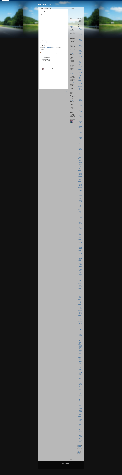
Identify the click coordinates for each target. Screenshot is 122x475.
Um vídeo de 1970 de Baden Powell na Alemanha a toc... (80, 431)
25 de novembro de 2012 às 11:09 (58, 68)
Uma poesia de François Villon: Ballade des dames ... (80, 167)
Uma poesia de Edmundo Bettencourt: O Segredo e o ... (80, 323)
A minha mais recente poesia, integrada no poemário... (80, 407)
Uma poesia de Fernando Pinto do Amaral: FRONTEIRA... (80, 425)
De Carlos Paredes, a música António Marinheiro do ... (80, 50)
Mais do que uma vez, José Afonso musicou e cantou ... (80, 144)
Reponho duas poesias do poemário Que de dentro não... (80, 419)
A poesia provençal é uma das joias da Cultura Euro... (80, 77)
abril (79, 453)
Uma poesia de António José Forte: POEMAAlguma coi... (80, 268)
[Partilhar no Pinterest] (60, 47)
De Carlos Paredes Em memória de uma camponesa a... (80, 111)
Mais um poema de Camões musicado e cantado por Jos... (80, 127)
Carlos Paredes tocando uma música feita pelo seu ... (80, 94)
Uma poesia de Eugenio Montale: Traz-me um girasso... (80, 155)
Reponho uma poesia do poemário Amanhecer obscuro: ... (80, 55)
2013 (78, 21)
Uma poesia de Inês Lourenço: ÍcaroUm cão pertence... (80, 106)
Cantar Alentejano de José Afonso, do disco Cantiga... (80, 195)
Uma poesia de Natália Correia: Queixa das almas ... (80, 442)
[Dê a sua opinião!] (57, 47)
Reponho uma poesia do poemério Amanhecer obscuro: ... (80, 161)
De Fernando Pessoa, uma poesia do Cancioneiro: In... (80, 382)
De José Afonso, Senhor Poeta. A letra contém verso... (79, 329)
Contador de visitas (64, 465)
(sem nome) (72, 26)
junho (79, 451)
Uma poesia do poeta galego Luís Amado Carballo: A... (80, 413)
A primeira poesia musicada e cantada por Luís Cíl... (80, 66)
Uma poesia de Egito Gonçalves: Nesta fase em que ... (80, 61)
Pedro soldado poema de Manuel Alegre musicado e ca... (80, 388)
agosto (79, 448)
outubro (79, 445)
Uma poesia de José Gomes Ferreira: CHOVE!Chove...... (80, 312)
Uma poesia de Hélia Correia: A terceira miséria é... (80, 354)
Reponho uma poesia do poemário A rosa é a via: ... (80, 40)
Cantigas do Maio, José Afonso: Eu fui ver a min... (80, 285)
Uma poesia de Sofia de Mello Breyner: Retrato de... (80, 296)
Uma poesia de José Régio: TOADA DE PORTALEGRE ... (80, 341)
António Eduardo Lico (48, 68)
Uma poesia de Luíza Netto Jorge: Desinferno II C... (80, 280)
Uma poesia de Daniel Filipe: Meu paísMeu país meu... (80, 189)
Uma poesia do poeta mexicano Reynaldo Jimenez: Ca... (80, 138)
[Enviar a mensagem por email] (56, 47)
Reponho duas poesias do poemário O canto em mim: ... (80, 395)
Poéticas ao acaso (45, 4)
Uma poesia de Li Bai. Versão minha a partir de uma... (80, 206)
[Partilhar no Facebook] (59, 47)
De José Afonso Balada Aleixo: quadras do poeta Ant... (80, 360)
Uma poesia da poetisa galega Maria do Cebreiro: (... (80, 122)
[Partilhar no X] (58, 47)
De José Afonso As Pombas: (80, 345)
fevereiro (79, 456)
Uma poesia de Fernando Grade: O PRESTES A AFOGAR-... (80, 235)
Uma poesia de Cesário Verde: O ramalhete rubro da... (80, 371)
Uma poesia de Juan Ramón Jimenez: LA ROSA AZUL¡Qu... (80, 223)
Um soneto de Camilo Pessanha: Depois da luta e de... (80, 258)
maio (79, 452)
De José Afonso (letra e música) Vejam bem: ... (79, 301)
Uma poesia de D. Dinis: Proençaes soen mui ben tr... (80, 400)
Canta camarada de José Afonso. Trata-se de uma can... (80, 211)
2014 (78, 20)
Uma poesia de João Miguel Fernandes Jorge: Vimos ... (80, 178)
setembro (79, 446)
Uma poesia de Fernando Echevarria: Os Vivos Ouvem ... (80, 35)
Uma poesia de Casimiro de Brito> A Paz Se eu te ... (80, 247)
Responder (43, 65)
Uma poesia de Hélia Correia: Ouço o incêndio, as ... (80, 45)
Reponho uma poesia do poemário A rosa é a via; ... (80, 29)
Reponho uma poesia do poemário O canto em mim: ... (80, 274)
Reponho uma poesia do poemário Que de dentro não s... (80, 377)
